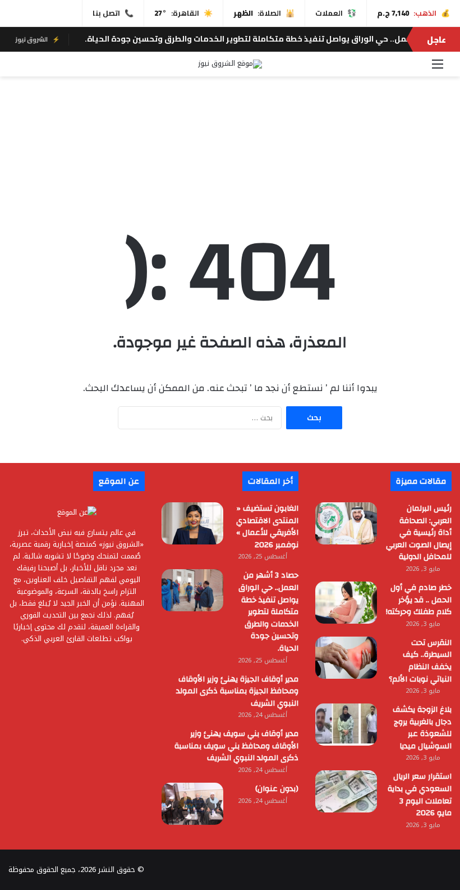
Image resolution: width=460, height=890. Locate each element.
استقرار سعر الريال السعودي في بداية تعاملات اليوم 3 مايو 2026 (420, 794)
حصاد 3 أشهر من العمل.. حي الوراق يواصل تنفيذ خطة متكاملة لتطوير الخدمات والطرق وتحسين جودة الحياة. (268, 612)
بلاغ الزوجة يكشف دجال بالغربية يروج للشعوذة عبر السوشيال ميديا (422, 727)
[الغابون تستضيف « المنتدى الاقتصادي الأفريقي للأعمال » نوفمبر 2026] (192, 523)
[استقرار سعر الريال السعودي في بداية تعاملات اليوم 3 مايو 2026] (346, 791)
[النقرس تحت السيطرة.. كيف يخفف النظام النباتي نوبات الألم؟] (346, 658)
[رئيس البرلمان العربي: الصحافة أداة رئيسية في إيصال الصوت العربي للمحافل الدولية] (346, 523)
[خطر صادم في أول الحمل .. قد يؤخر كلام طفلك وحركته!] (346, 603)
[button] (230, 170)
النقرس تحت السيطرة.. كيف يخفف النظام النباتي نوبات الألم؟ (420, 661)
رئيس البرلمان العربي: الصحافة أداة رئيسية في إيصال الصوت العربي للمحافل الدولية (419, 532)
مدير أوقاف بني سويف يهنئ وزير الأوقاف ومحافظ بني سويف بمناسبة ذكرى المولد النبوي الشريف (236, 745)
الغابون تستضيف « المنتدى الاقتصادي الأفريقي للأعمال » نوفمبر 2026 (267, 526)
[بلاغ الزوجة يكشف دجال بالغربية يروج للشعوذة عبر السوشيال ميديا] (346, 724)
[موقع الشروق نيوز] (230, 64)
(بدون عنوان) (276, 789)
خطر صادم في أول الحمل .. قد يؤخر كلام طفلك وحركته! (419, 599)
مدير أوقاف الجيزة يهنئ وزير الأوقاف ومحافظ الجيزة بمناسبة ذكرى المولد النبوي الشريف (237, 691)
